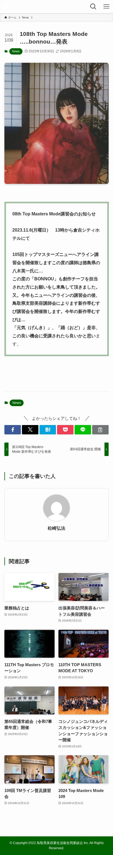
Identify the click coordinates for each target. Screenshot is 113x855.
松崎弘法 (56, 528)
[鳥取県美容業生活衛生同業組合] (19, 6)
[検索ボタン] (93, 6)
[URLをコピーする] (100, 430)
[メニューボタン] (106, 6)
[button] (12, 430)
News (16, 51)
